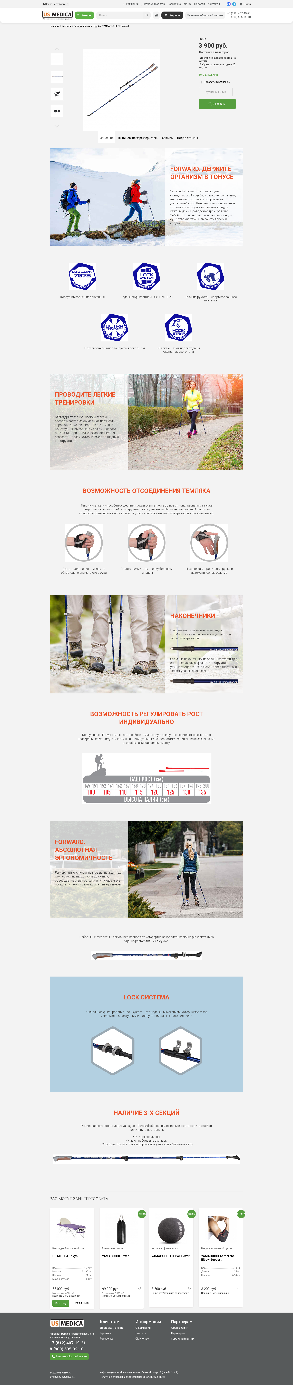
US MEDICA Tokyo (65, 1256)
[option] (57, 59)
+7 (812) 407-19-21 (239, 13)
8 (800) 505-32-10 (240, 17)
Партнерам (178, 1333)
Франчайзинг (179, 1327)
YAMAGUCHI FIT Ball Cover (171, 1256)
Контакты (214, 4)
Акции (187, 4)
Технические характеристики (137, 138)
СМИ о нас (142, 1338)
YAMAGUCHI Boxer (115, 1256)
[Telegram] (234, 4)
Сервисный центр (182, 1338)
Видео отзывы (187, 138)
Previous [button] (57, 49)
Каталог (87, 15)
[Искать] (147, 15)
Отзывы (167, 138)
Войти (247, 4)
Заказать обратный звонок (205, 15)
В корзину (219, 104)
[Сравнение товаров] (156, 15)
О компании (131, 4)
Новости (199, 4)
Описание (107, 138)
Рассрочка (174, 4)
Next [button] (56, 126)
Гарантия (105, 1333)
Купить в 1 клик (216, 92)
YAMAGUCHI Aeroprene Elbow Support (218, 1258)
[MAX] (229, 4)
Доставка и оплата (153, 4)
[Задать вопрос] (90, 1288)
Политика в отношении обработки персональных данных (132, 1377)
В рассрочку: (63, 1293)
